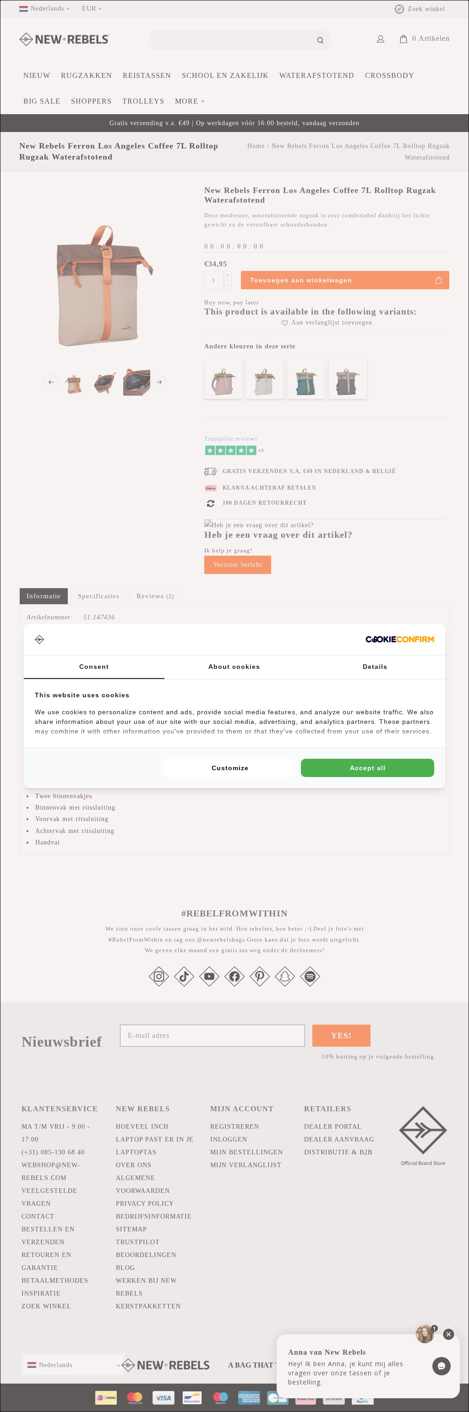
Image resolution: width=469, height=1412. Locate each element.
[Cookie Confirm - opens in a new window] (399, 639)
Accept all (368, 768)
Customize (230, 768)
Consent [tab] (94, 666)
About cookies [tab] (234, 666)
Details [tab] (375, 666)
